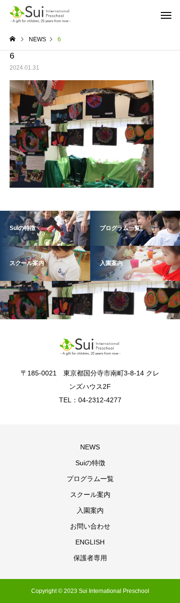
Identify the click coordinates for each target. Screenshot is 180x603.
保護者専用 (90, 558)
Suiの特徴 (90, 463)
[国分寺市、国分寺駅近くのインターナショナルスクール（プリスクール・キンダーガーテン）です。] (40, 14)
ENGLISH (90, 542)
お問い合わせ (90, 526)
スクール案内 (90, 494)
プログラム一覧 (90, 478)
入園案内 (90, 510)
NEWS (90, 447)
